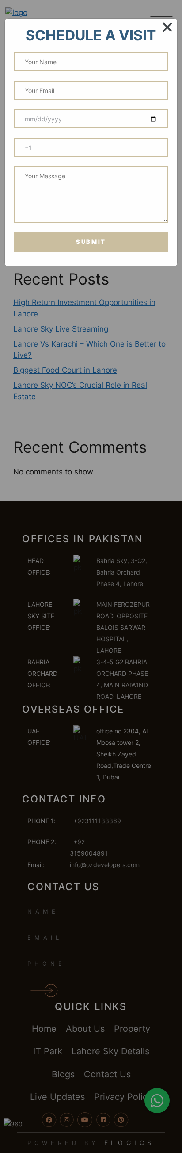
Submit (91, 241)
